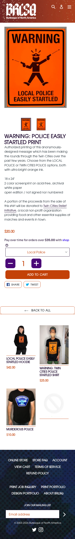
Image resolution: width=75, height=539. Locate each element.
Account (59, 460)
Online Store (18, 460)
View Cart (22, 466)
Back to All (40, 310)
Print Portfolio (53, 487)
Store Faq (40, 460)
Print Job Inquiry (23, 487)
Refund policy (37, 473)
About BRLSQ (53, 493)
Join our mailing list (37, 505)
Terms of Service (48, 466)
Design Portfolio (25, 493)
